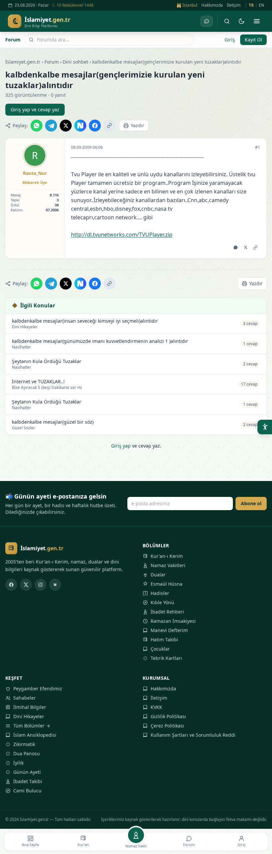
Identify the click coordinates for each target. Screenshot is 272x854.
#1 (257, 147)
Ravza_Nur (35, 173)
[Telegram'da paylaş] (51, 126)
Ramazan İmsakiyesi (173, 621)
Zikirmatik (24, 744)
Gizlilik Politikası (168, 716)
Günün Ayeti (27, 772)
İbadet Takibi (27, 781)
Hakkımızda (212, 5)
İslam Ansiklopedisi (34, 735)
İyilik (18, 763)
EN (261, 5)
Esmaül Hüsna (166, 584)
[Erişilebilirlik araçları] (264, 427)
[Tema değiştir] (241, 21)
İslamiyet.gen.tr (22, 62)
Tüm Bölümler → (31, 725)
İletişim (233, 5)
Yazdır (137, 125)
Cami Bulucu (27, 790)
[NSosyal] (55, 585)
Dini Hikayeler (28, 716)
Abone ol (251, 503)
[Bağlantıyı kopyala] (109, 126)
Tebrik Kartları (166, 658)
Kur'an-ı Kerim (167, 556)
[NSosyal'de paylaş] (80, 126)
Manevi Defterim (169, 630)
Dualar (158, 574)
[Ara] (227, 21)
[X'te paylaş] (66, 126)
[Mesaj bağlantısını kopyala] (255, 247)
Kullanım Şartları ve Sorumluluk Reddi (193, 735)
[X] (26, 585)
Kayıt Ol (253, 39)
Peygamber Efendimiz (37, 688)
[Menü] (256, 21)
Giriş (230, 39)
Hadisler (160, 593)
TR (251, 5)
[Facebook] (11, 585)
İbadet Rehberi (167, 612)
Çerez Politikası (167, 725)
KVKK (156, 707)
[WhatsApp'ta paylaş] (36, 126)
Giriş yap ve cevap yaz (35, 109)
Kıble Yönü (162, 602)
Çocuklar (160, 649)
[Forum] (207, 21)
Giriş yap (121, 446)
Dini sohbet (75, 62)
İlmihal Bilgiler (29, 707)
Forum (13, 39)
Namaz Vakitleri (168, 565)
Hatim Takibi (164, 639)
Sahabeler (24, 698)
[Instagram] (40, 585)
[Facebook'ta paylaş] (95, 126)
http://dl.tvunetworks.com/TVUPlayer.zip (121, 234)
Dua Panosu (26, 753)
